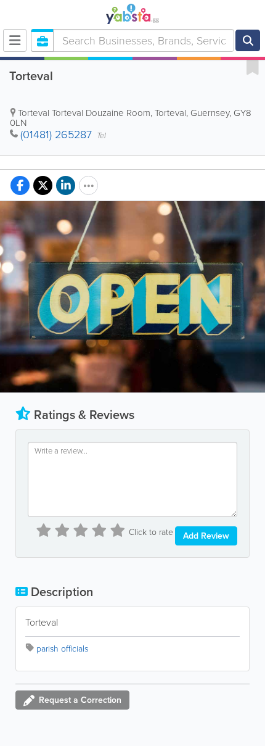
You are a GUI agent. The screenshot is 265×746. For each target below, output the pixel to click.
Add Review (206, 535)
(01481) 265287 (56, 134)
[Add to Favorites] (253, 67)
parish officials (62, 648)
